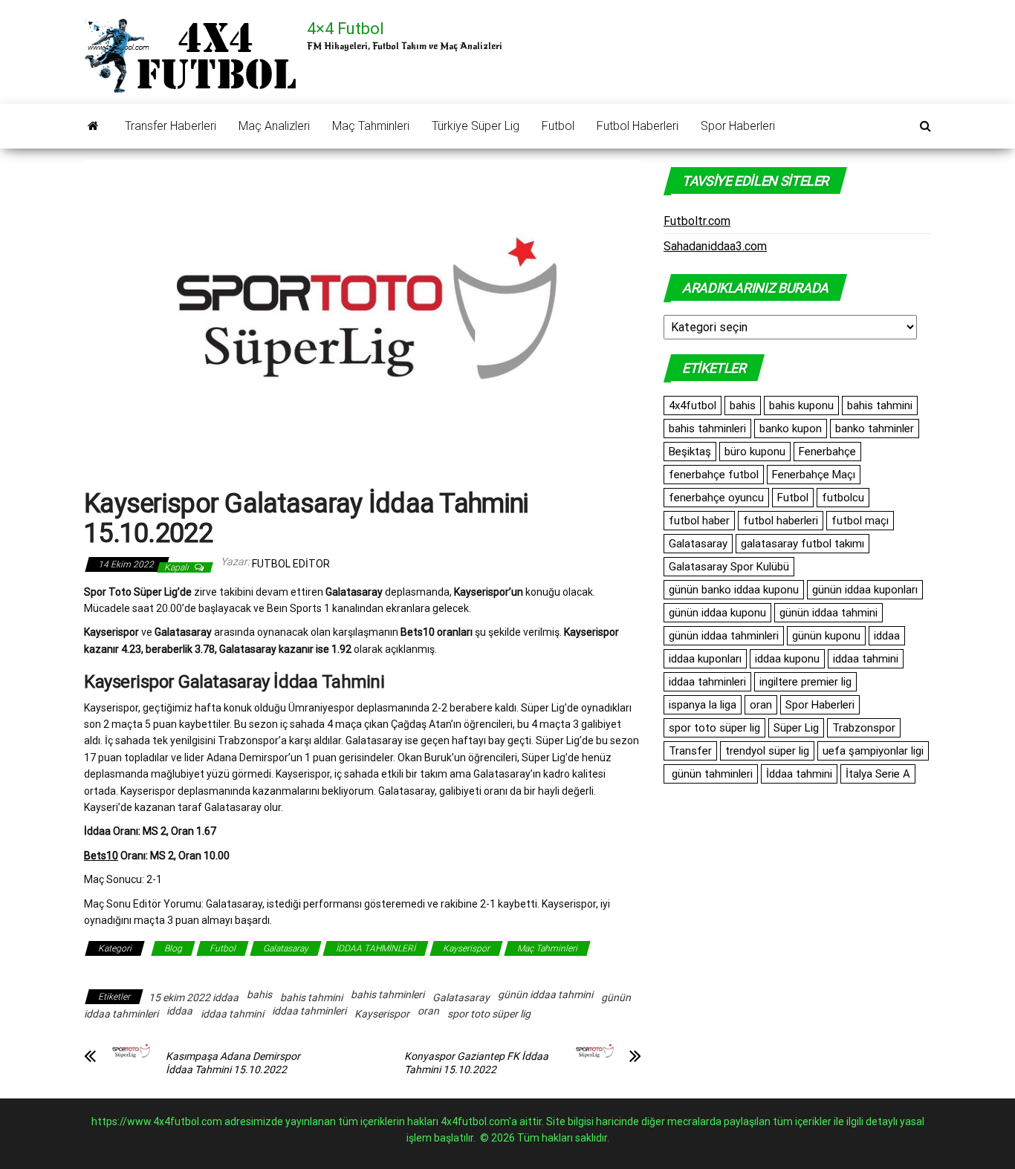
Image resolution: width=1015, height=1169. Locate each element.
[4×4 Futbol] (93, 126)
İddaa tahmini (799, 774)
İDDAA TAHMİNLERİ (375, 948)
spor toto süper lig (489, 1014)
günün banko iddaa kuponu (734, 589)
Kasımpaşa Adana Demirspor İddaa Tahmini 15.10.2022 (233, 1062)
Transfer (690, 751)
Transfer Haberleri (170, 126)
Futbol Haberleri (637, 126)
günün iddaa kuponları (865, 589)
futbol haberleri (780, 520)
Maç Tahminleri (370, 126)
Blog (173, 948)
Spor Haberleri (738, 126)
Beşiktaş (690, 451)
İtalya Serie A (878, 774)
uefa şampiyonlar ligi (873, 751)
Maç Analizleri (274, 126)
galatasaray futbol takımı (802, 543)
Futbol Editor (291, 564)
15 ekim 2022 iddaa (194, 997)
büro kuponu (754, 451)
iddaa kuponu (787, 658)
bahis (259, 994)
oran (428, 1011)
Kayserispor (466, 948)
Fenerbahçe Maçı (813, 474)
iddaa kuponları (705, 658)
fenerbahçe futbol (714, 474)
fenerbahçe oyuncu (716, 497)
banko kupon (790, 428)
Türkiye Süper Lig (475, 126)
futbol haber (699, 520)
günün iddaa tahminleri (724, 635)
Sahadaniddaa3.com (715, 246)
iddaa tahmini (232, 1014)
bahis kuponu (801, 405)
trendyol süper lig (767, 751)
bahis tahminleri (387, 994)
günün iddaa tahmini (545, 994)
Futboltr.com (697, 221)
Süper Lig (796, 728)
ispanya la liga (702, 705)
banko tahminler (874, 428)
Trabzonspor (863, 728)
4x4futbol (692, 405)
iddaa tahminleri (309, 1011)
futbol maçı (860, 520)
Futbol (558, 126)
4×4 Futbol (345, 28)
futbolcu (843, 497)
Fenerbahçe (827, 451)
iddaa (179, 1011)
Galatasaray (285, 948)
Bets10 (101, 856)
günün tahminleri (711, 774)
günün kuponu (826, 635)
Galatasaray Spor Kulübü (729, 566)
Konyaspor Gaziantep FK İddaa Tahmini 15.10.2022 (476, 1062)
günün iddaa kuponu (717, 612)
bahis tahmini (311, 997)
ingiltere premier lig (805, 681)
